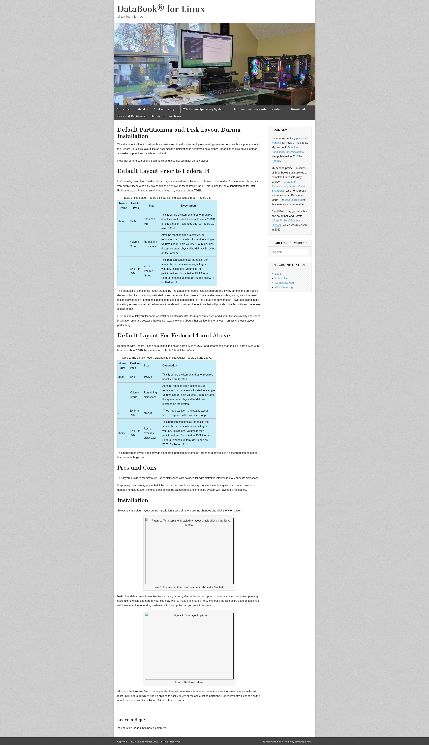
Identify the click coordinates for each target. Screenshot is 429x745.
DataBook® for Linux (161, 9)
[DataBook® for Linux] (214, 52)
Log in (278, 273)
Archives (175, 116)
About (141, 109)
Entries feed (282, 278)
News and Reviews (129, 116)
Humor (156, 116)
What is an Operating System (203, 109)
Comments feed (284, 282)
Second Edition (293, 199)
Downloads (298, 109)
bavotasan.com (303, 741)
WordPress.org (284, 287)
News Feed (124, 109)
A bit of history (164, 109)
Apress (276, 160)
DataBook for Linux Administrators (258, 109)
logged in (138, 728)
